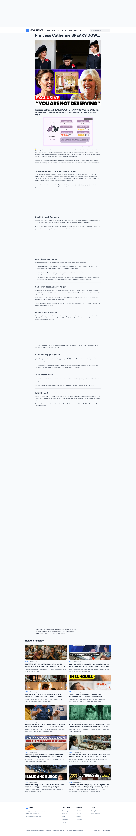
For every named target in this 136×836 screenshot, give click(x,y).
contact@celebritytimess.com (33, 816)
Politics (70, 30)
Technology (65, 811)
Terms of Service (95, 813)
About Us (78, 811)
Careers (78, 816)
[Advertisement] (68, 14)
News (48, 30)
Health (76, 30)
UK (58, 30)
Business (63, 30)
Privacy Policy (94, 811)
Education (83, 30)
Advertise (79, 819)
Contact (78, 813)
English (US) (97, 830)
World (54, 30)
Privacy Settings (106, 830)
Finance (64, 822)
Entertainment (65, 819)
